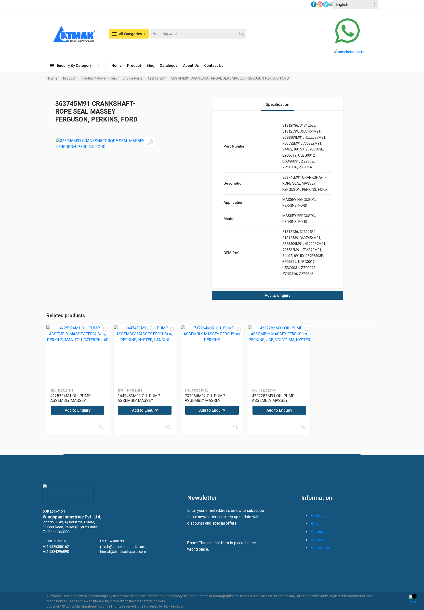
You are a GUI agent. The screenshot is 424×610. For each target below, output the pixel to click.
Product (134, 65)
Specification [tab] (277, 104)
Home (116, 65)
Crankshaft (156, 78)
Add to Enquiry (278, 295)
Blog (150, 65)
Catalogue (169, 65)
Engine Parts (132, 78)
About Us (191, 65)
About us (318, 540)
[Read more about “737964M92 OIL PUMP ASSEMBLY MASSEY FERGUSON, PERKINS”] (235, 427)
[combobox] (198, 34)
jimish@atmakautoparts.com (122, 547)
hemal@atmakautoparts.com (123, 552)
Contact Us (213, 65)
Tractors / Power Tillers (99, 78)
